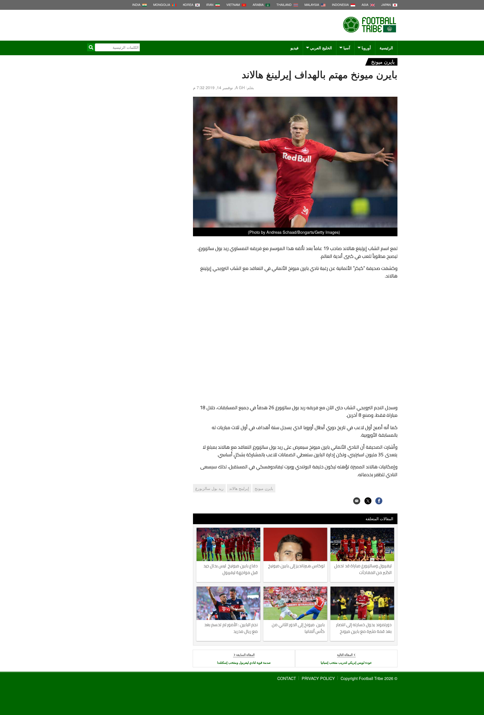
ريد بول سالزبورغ (209, 488)
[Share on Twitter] (367, 501)
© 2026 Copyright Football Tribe (369, 678)
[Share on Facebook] (378, 501)
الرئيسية (386, 47)
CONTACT (286, 678)
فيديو (294, 47)
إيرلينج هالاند (239, 488)
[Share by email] (356, 501)
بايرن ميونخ (383, 61)
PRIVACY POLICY (318, 678)
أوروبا (366, 47)
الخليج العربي (321, 47)
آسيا (346, 47)
